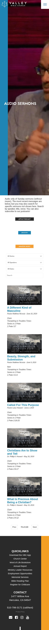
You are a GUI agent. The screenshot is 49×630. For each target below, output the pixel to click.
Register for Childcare (20, 584)
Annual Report (20, 566)
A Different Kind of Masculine (19, 309)
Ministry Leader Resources (20, 570)
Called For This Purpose (23, 404)
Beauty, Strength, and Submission (21, 358)
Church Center (20, 559)
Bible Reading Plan (20, 581)
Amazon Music (24, 246)
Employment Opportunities (20, 573)
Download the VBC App (20, 555)
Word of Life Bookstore (20, 562)
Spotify (24, 233)
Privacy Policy (20, 612)
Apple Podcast (24, 219)
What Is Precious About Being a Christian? (22, 501)
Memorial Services (20, 577)
